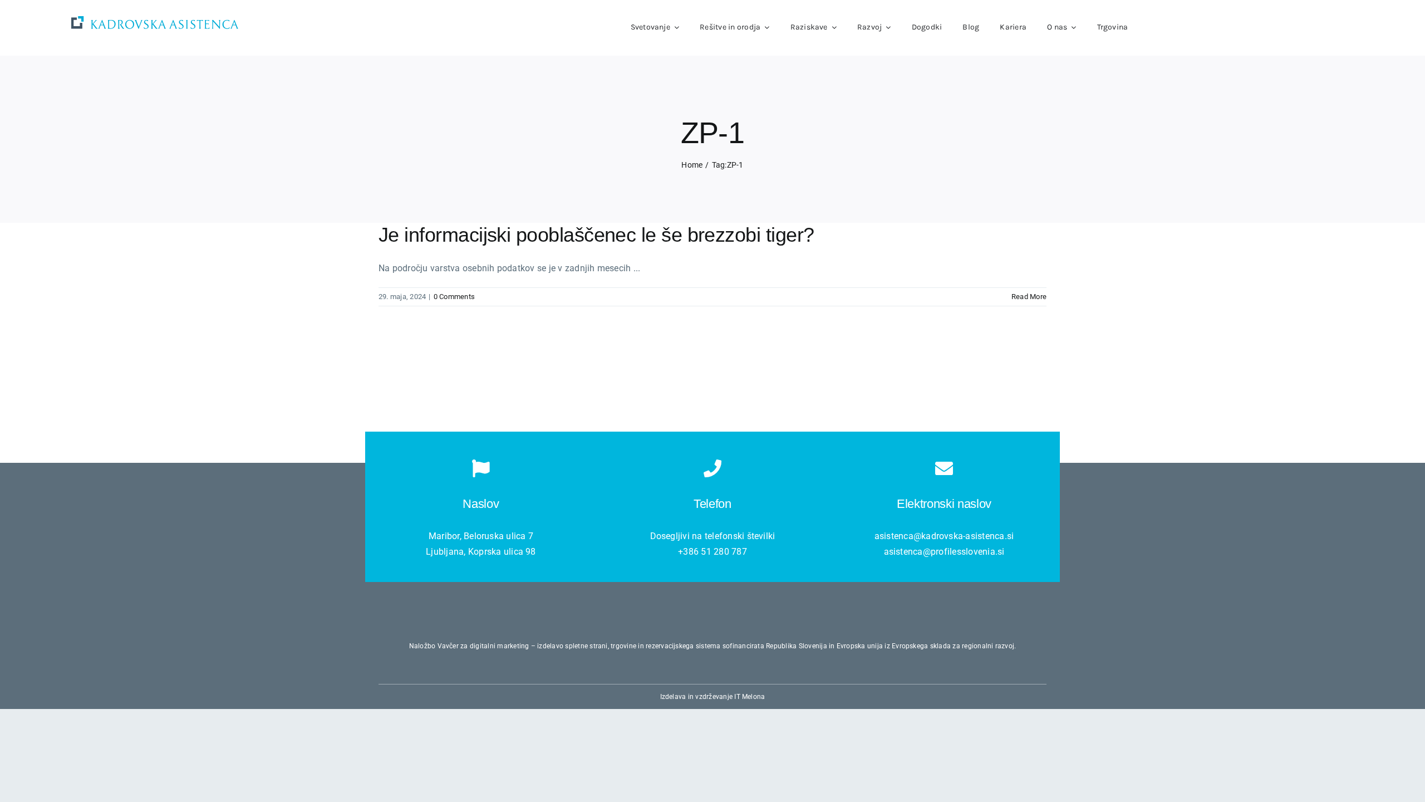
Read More (1028, 296)
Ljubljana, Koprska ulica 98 (480, 551)
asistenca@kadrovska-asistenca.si (944, 536)
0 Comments (454, 296)
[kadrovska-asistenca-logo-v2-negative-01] (154, 20)
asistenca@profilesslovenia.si (944, 551)
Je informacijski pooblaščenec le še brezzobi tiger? (596, 234)
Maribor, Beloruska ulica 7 (481, 536)
